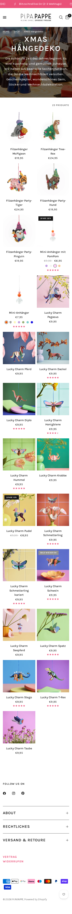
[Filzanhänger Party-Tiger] (19, 179)
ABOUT (9, 813)
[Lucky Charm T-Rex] (53, 676)
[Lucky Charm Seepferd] (19, 625)
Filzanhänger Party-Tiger (19, 203)
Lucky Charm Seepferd (19, 648)
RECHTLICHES (16, 826)
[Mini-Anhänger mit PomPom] (53, 231)
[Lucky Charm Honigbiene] (53, 399)
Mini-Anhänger (19, 312)
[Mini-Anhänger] (19, 291)
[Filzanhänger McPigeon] (19, 128)
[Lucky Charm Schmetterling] (53, 510)
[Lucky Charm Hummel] (19, 454)
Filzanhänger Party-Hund (53, 203)
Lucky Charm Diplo (19, 420)
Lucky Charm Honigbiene (53, 422)
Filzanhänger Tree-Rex (53, 151)
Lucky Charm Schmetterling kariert (19, 590)
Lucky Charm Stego (19, 697)
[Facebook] (7, 793)
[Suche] (61, 17)
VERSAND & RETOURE (24, 840)
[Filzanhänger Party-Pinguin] (19, 231)
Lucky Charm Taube (19, 748)
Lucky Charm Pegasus (53, 315)
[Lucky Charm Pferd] (19, 348)
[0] (66, 17)
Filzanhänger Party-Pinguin (19, 254)
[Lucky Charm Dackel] (53, 348)
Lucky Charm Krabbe (53, 475)
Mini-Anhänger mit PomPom (53, 254)
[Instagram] (16, 793)
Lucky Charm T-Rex (53, 697)
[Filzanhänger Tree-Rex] (53, 128)
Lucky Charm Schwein (53, 588)
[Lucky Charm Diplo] (19, 399)
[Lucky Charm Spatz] (53, 625)
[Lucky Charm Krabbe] (53, 454)
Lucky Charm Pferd (19, 369)
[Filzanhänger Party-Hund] (53, 179)
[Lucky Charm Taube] (19, 727)
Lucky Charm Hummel (19, 478)
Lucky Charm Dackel (52, 369)
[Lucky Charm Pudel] (19, 510)
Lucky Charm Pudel (19, 531)
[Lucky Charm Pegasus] (53, 291)
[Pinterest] (25, 793)
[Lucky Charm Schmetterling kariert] (19, 565)
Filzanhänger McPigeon (19, 151)
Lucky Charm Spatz (53, 646)
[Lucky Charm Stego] (19, 676)
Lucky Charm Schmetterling (53, 533)
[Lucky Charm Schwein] (53, 565)
